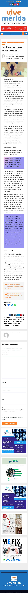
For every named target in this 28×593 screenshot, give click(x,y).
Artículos (4, 42)
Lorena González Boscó (13, 54)
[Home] (2, 34)
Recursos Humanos (20, 42)
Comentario (5, 355)
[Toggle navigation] (11, 34)
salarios (17, 58)
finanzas (22, 56)
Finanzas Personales (11, 42)
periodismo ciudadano (11, 58)
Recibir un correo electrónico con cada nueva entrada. (12, 418)
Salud (3, 44)
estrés (18, 56)
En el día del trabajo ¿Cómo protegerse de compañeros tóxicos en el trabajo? (14, 286)
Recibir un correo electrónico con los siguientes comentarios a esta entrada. (13, 410)
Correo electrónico (6, 391)
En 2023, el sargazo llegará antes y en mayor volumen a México (8, 321)
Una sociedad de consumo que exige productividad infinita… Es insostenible (13, 295)
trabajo (21, 58)
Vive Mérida (14, 582)
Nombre (4, 382)
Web (3, 399)
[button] (20, 33)
